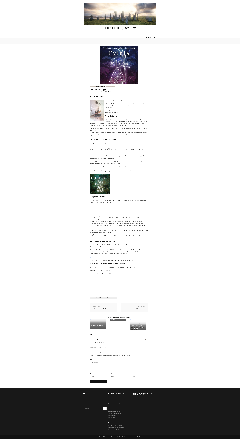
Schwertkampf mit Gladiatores (114, 411)
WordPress (139, 436)
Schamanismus (110, 86)
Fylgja (96, 297)
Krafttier (100, 297)
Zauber (128, 34)
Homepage (100, 34)
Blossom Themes (127, 436)
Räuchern (143, 34)
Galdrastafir (135, 34)
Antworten (146, 339)
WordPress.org (86, 402)
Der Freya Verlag (111, 417)
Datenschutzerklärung (112, 396)
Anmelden (85, 396)
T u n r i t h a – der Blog (120, 27)
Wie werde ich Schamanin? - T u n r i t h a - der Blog (103, 346)
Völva (115, 297)
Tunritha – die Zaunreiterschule (114, 413)
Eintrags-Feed (86, 398)
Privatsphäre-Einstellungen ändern (115, 425)
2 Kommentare (112, 91)
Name (91, 373)
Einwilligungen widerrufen (113, 429)
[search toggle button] (154, 37)
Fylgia (92, 297)
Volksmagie (140, 325)
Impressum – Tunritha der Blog (114, 403)
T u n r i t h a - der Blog (108, 436)
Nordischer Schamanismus (111, 34)
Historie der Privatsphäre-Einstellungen (116, 427)
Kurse (93, 34)
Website (132, 373)
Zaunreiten (141, 249)
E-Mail (112, 373)
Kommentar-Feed (86, 400)
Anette (93, 91)
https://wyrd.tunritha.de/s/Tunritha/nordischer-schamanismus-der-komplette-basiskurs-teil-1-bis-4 (112, 260)
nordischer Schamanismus (108, 297)
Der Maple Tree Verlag (113, 415)
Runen (122, 34)
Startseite (87, 34)
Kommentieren (93, 359)
